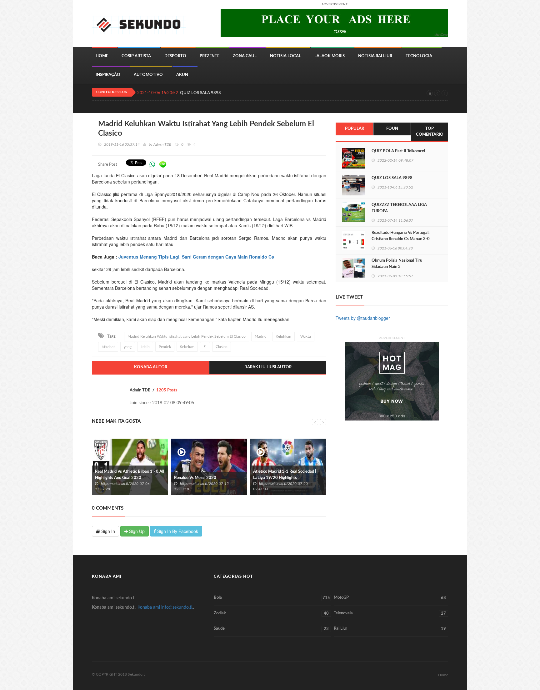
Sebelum (187, 347)
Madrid (261, 336)
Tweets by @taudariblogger (363, 318)
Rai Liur (390, 629)
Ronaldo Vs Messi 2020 (116, 478)
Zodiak (271, 613)
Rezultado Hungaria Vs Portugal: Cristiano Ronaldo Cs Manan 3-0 (401, 236)
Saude (271, 629)
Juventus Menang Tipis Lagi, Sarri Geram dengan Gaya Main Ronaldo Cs (196, 257)
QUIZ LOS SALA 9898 (200, 93)
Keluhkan (283, 336)
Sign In (107, 531)
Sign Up (136, 531)
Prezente (209, 56)
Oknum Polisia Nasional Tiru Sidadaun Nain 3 (397, 264)
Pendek (165, 347)
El (205, 347)
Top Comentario (429, 132)
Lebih (145, 347)
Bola (272, 598)
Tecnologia (419, 56)
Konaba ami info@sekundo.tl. (165, 607)
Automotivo (148, 75)
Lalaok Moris (329, 56)
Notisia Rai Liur (375, 56)
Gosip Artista (136, 56)
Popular (354, 129)
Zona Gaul (245, 56)
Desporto (175, 56)
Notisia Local (285, 56)
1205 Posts (166, 390)
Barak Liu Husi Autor (268, 367)
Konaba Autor (150, 367)
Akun (182, 75)
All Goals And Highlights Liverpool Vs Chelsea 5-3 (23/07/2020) (286, 475)
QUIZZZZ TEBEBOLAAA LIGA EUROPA (399, 208)
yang (128, 347)
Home (102, 56)
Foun (392, 129)
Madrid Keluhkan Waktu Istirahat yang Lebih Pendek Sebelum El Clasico (187, 336)
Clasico (222, 347)
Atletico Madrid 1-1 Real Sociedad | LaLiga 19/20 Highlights (205, 475)
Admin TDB (162, 144)
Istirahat (108, 347)
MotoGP (390, 598)
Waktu (305, 336)
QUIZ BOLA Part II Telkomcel (398, 151)
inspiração (108, 75)
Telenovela (390, 613)
